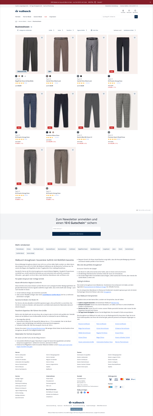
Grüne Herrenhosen (103, 328)
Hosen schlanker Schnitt (122, 337)
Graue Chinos (119, 333)
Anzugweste (107, 292)
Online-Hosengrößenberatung (36, 328)
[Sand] (19, 76)
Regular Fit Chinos (102, 333)
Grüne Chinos (82, 337)
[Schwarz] (16, 76)
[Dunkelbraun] (50, 76)
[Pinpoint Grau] (16, 188)
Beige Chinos (100, 337)
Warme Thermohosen (121, 342)
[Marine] (109, 76)
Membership (115, 303)
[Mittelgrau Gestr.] (78, 132)
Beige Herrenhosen (84, 328)
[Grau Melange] (22, 76)
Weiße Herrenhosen (84, 333)
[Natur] (47, 188)
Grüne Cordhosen (120, 324)
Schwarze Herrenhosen (122, 328)
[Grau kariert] (109, 132)
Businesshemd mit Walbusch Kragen (95, 287)
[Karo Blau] (16, 132)
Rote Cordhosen (101, 324)
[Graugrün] (50, 132)
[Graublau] (81, 76)
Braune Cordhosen (84, 324)
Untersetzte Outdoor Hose (105, 342)
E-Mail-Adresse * (57, 228)
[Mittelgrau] (78, 76)
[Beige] (53, 132)
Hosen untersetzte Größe (86, 342)
